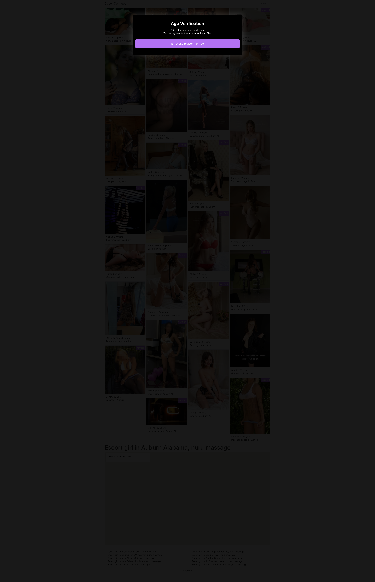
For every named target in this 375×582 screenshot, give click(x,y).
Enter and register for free (187, 43)
